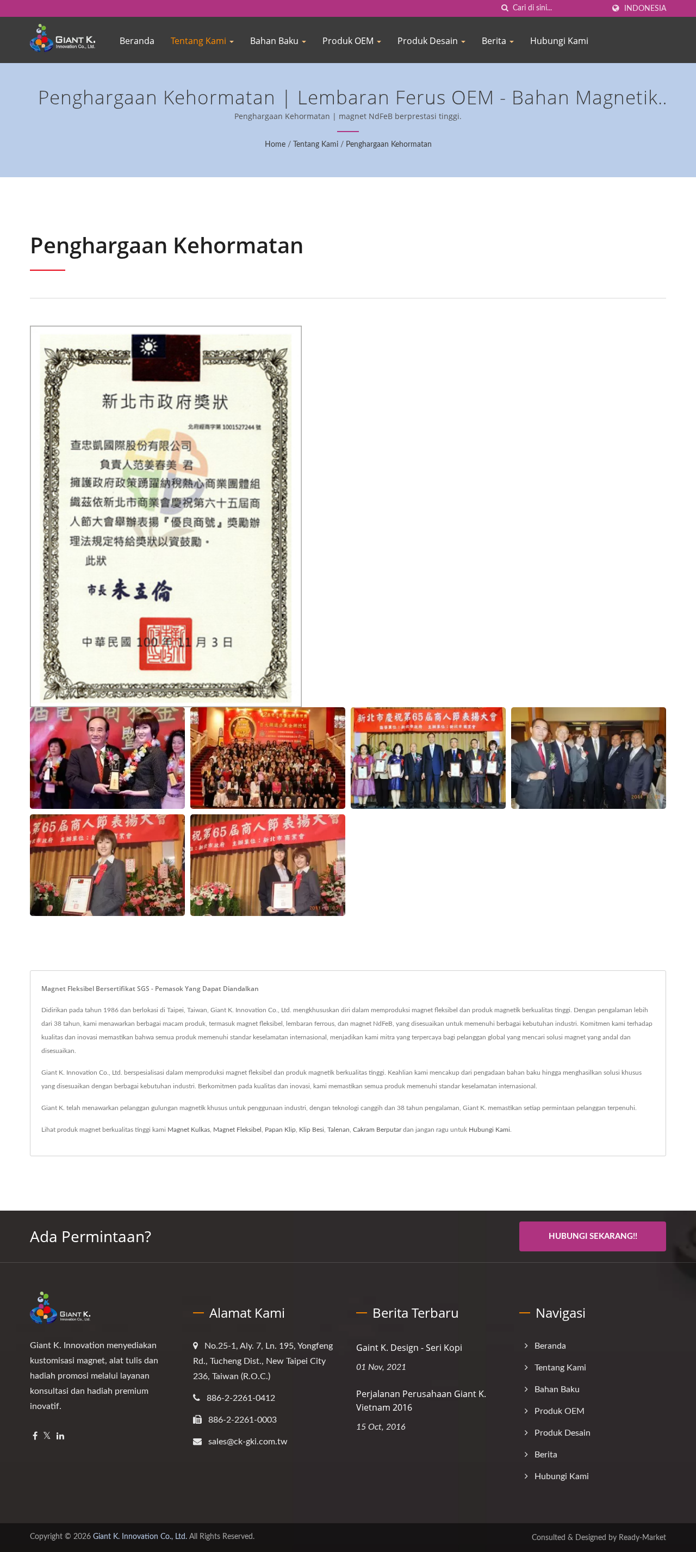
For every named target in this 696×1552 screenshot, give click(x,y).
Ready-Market (642, 1538)
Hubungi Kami (559, 41)
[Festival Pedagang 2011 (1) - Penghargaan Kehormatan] (428, 758)
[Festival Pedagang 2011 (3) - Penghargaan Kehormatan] (107, 865)
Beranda (137, 41)
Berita (495, 41)
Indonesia (645, 8)
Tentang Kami (199, 41)
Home (275, 144)
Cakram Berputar (377, 1129)
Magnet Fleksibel (237, 1129)
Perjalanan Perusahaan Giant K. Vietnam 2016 (421, 1400)
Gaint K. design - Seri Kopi (409, 1348)
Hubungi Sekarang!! (593, 1236)
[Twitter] (47, 1436)
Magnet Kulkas (188, 1129)
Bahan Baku (275, 41)
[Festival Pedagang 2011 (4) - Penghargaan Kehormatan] (267, 865)
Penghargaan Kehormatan (389, 144)
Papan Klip (280, 1129)
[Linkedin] (60, 1436)
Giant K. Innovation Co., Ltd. (140, 1537)
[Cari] (504, 8)
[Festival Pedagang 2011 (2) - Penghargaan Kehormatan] (588, 758)
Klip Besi (311, 1129)
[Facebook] (35, 1436)
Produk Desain (428, 41)
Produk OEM (349, 41)
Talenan (338, 1129)
